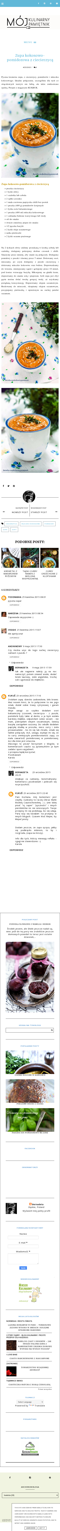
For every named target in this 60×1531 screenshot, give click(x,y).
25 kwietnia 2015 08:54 (31, 613)
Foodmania (14, 597)
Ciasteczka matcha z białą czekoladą (29, 1385)
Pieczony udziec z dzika (30, 1104)
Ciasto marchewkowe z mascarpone (29, 1358)
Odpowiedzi (17, 662)
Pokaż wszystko (45, 1389)
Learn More (30, 1528)
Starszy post (39, 512)
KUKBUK (33, 87)
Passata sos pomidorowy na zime (30, 1133)
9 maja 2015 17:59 (42, 667)
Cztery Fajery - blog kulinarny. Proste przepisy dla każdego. (26, 1336)
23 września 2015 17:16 (28, 695)
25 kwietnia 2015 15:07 (29, 629)
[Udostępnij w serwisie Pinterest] (14, 487)
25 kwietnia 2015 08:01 (34, 597)
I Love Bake (11, 1354)
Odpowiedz (14, 605)
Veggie (12, 629)
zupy (14, 529)
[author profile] (30, 496)
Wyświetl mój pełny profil (36, 1210)
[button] (30, 42)
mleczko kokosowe (30, 524)
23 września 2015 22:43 (35, 793)
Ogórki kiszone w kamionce (30, 1075)
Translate (40, 1405)
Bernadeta (21, 667)
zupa (5, 529)
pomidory (49, 524)
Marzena (13, 613)
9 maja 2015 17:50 (32, 646)
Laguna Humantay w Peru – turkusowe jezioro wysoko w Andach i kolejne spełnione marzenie (29, 1327)
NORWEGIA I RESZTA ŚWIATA (19, 1321)
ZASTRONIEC (12, 1363)
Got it (42, 1528)
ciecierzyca (11, 524)
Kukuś (11, 695)
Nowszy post (20, 512)
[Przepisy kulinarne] (30, 1302)
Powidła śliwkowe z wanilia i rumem (30, 924)
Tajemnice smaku (14, 1381)
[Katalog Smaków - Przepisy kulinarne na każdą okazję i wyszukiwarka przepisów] (30, 1454)
